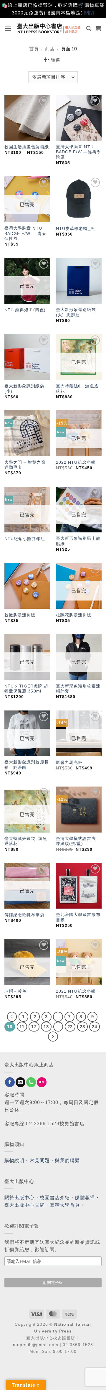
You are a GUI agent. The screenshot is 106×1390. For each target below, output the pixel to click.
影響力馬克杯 (69, 762)
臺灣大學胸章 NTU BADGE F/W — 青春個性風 (25, 233)
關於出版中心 (19, 1197)
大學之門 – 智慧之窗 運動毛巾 (25, 465)
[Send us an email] (20, 1082)
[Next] (53, 1037)
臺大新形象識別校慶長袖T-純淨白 (26, 765)
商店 (49, 48)
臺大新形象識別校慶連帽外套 (78, 689)
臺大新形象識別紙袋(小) (24, 389)
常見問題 (40, 1160)
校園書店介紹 (55, 1197)
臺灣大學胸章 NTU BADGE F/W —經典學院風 (78, 152)
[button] (8, 28)
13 (46, 1026)
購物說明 (14, 1160)
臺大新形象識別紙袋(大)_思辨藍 (76, 312)
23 (82, 1026)
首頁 (34, 48)
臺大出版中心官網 (24, 1205)
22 (70, 1026)
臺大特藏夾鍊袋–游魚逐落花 (25, 841)
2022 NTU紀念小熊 (75, 462)
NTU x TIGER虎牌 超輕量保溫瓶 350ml (26, 689)
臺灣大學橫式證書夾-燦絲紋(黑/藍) (77, 841)
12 (34, 1026)
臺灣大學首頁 (65, 1205)
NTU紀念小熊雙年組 (24, 539)
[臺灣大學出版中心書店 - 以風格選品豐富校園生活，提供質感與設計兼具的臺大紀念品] (49, 28)
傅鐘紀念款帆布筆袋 (24, 915)
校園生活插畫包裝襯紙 (26, 147)
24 (94, 1026)
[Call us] (31, 1082)
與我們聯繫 (67, 1160)
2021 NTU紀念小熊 (75, 991)
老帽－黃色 (15, 991)
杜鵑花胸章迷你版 (74, 615)
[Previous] (12, 1017)
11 (21, 1026)
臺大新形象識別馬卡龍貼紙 (78, 541)
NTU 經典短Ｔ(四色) (25, 310)
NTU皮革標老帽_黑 (75, 228)
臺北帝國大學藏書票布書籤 (78, 917)
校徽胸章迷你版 (20, 615)
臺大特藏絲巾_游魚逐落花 (77, 389)
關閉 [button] (89, 12)
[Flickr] (42, 1082)
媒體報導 (85, 1197)
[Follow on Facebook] (10, 1082)
